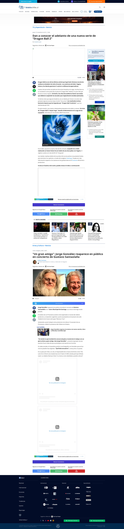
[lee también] (44, 332)
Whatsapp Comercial (72, 520)
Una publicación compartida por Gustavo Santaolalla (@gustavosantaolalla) (57, 401)
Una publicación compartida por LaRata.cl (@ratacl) (57, 449)
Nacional (27, 11)
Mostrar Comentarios (59, 204)
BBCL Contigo (75, 11)
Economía (42, 11)
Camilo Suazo (38, 42)
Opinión (60, 11)
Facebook (74, 160)
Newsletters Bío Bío (64, 1)
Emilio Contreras (42, 260)
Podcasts (21, 11)
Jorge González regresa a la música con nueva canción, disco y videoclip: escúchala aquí (68, 330)
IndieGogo (69, 158)
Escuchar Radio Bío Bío (96, 1)
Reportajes (22, 510)
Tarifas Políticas (23, 520)
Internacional (34, 11)
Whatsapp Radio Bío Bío (98, 520)
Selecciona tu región (26, 1)
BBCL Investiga (67, 11)
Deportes (48, 11)
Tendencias (54, 11)
